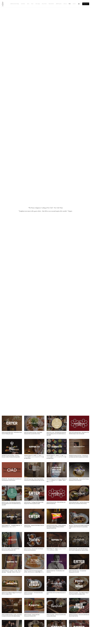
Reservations (85, 3)
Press (70, 3)
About (28, 3)
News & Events (51, 3)
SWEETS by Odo (58, 3)
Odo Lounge (38, 3)
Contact (74, 3)
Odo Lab (65, 3)
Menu (32, 3)
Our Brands (23, 3)
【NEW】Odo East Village (14, 3)
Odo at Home (44, 3)
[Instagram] (78, 3)
